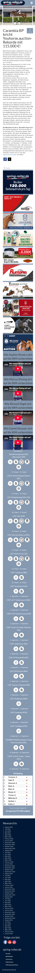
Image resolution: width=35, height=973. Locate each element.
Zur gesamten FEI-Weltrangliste (18, 811)
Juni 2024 (8, 877)
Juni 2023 (8, 901)
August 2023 (9, 897)
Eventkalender (18, 451)
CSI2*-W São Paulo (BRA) (19, 671)
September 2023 (10, 895)
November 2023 (10, 891)
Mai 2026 (8, 833)
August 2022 (9, 920)
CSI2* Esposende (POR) (18, 712)
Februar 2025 (9, 862)
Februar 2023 (9, 908)
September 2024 (10, 872)
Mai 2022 (8, 926)
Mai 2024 (8, 879)
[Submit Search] (4, 168)
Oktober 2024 (9, 870)
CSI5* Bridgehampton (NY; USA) (18, 497)
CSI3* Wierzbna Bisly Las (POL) (18, 535)
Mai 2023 (8, 903)
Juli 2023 (7, 899)
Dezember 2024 (10, 866)
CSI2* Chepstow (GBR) (19, 573)
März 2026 (8, 837)
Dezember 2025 (10, 843)
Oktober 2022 (9, 916)
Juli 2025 (7, 852)
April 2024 (8, 881)
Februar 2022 (9, 932)
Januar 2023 (9, 910)
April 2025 (8, 858)
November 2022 (10, 914)
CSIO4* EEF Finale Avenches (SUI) (19, 614)
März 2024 (8, 883)
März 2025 (8, 860)
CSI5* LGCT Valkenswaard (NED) (19, 600)
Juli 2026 (7, 829)
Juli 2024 (7, 875)
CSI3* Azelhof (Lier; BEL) (19, 644)
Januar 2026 (9, 841)
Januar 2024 (9, 887)
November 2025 (10, 844)
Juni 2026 (8, 831)
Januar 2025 (9, 864)
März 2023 (8, 906)
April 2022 (8, 928)
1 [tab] (16, 24)
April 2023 (8, 904)
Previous (2, 15)
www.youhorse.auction (10, 155)
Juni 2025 (8, 854)
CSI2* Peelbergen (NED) (19, 699)
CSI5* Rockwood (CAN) (18, 586)
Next (32, 15)
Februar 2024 (9, 885)
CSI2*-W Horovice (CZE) (19, 554)
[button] (5, 159)
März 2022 (8, 930)
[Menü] (31, 3)
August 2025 (9, 850)
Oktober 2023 (9, 893)
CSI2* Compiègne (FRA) (18, 726)
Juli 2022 (7, 922)
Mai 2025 (8, 856)
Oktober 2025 (9, 846)
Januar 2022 (9, 933)
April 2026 (8, 835)
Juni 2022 (8, 924)
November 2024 (10, 868)
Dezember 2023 (10, 889)
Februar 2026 (9, 839)
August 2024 (9, 873)
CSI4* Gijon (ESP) (19, 516)
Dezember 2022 (10, 912)
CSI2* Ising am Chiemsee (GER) (19, 685)
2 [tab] (19, 24)
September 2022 (10, 918)
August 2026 (9, 827)
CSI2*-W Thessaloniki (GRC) (19, 658)
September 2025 (10, 848)
